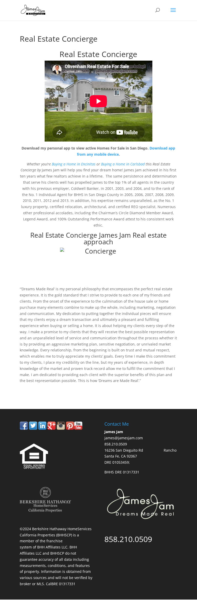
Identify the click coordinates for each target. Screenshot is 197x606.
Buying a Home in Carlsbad (123, 164)
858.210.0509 (43, 387)
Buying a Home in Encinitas (73, 164)
